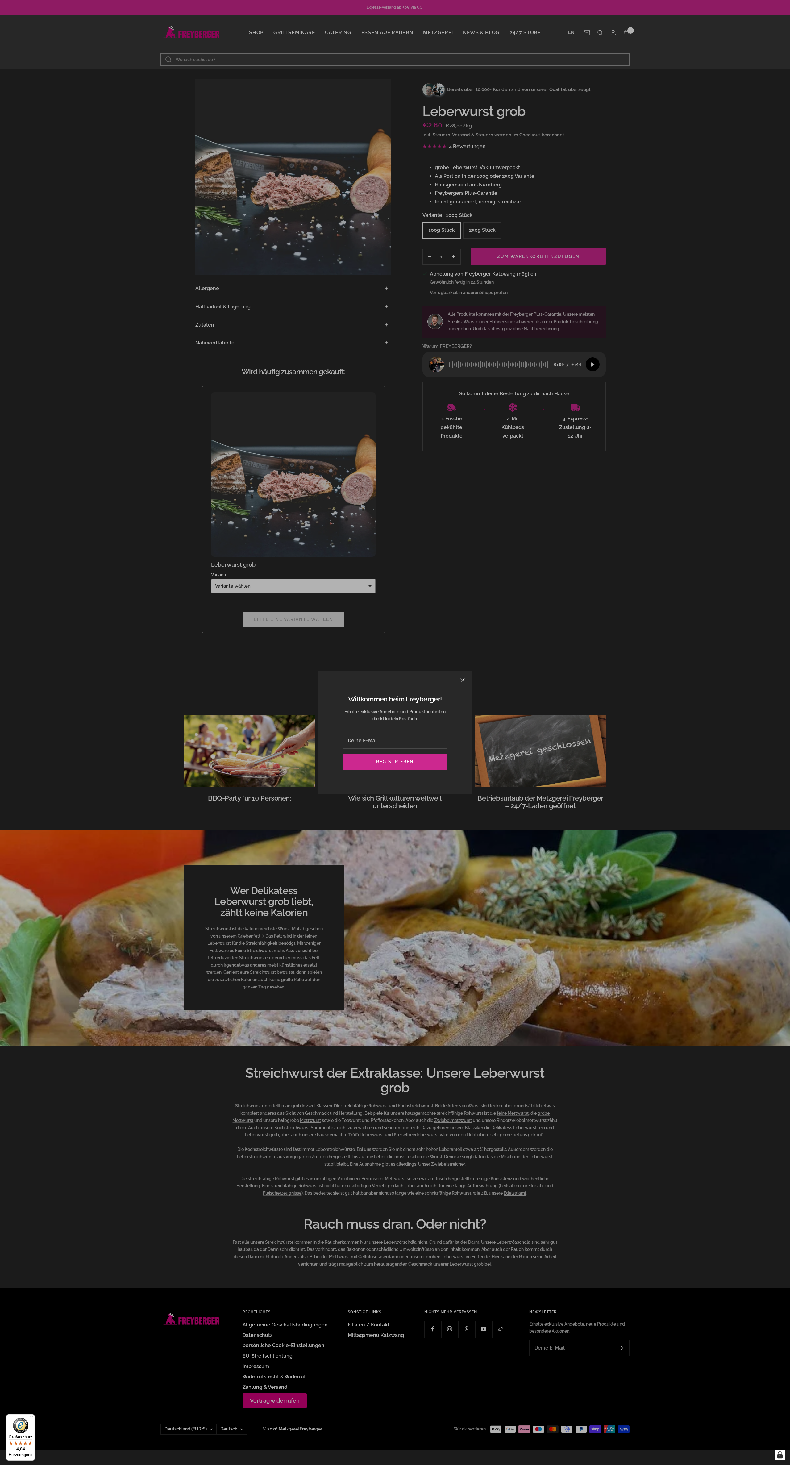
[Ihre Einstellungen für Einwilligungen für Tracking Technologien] (780, 1455)
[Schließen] (462, 680)
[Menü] (31, 1418)
